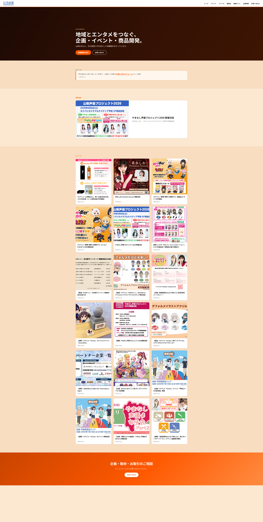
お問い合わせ (255, 3)
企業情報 (246, 3)
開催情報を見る (83, 52)
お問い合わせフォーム (124, 74)
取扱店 (229, 3)
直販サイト (237, 3)
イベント (213, 3)
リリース (221, 3)
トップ (206, 3)
